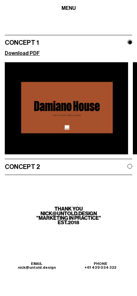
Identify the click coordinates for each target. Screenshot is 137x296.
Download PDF (22, 53)
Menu (68, 8)
